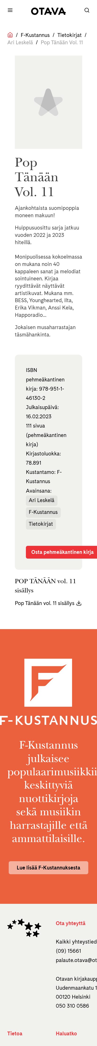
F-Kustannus (35, 35)
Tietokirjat (69, 35)
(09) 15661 (68, 951)
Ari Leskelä (41, 500)
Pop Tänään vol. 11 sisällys (44, 603)
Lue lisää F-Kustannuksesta (48, 868)
